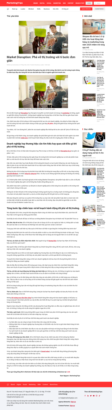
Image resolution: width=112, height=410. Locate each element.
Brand (35, 3)
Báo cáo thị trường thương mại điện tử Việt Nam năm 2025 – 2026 (101, 222)
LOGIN (89, 3)
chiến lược (24, 138)
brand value (45, 351)
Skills (38, 9)
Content (71, 3)
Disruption (24, 113)
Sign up (73, 402)
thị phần (50, 123)
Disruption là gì (66, 151)
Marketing (57, 3)
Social (49, 3)
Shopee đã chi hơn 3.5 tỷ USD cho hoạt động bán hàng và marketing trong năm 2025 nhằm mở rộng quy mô (93, 42)
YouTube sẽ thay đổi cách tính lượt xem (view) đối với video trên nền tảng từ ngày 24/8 (100, 82)
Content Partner (99, 9)
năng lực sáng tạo (30, 173)
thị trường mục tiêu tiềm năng (21, 298)
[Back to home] (15, 3)
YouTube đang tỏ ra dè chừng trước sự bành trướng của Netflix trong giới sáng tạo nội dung (101, 65)
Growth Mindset (12, 173)
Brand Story (80, 3)
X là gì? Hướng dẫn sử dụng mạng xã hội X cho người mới (93, 153)
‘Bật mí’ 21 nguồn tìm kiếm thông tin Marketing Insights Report (101, 208)
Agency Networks (86, 9)
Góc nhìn (56, 9)
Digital (42, 3)
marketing (65, 113)
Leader (23, 9)
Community (15, 64)
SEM (64, 3)
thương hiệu (52, 241)
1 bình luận (47, 64)
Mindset (31, 9)
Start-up (14, 9)
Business (47, 9)
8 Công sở (65, 9)
